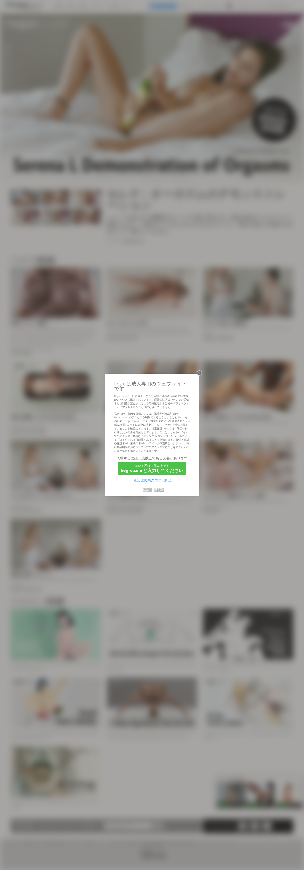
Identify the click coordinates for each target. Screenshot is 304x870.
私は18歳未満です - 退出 (152, 480)
